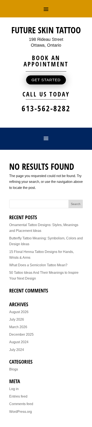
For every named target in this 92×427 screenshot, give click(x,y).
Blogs (13, 369)
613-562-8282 (46, 108)
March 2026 (18, 327)
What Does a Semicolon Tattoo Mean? (38, 265)
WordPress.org (20, 411)
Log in (14, 389)
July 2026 (16, 319)
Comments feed (21, 404)
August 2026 (18, 312)
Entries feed (18, 396)
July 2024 (16, 350)
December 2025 (21, 334)
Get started (46, 80)
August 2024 (18, 342)
